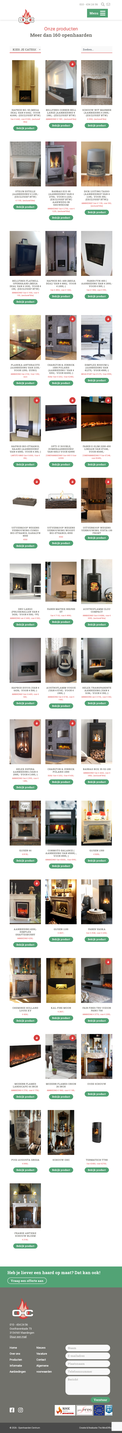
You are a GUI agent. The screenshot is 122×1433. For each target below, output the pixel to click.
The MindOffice (105, 1428)
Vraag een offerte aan (27, 1281)
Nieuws (41, 1347)
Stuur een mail (18, 1336)
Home (13, 1347)
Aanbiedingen (18, 1371)
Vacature (41, 1353)
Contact (41, 1359)
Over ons (15, 1353)
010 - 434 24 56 (88, 4)
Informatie (16, 1365)
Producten (16, 1359)
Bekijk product (25, 128)
